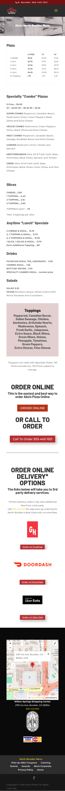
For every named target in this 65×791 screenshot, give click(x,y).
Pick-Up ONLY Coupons (24, 762)
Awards (26, 766)
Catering (45, 762)
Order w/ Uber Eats (32, 617)
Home (40, 769)
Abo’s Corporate (42, 766)
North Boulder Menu (31, 759)
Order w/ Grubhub (32, 546)
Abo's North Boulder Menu (32, 25)
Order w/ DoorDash (32, 582)
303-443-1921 (19, 509)
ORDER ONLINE (32, 408)
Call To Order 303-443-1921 (32, 439)
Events (14, 766)
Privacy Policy (25, 769)
